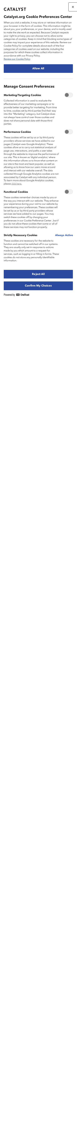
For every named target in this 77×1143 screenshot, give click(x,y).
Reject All (38, 274)
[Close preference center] (73, 7)
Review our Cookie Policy (17, 59)
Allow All (38, 68)
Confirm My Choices (38, 285)
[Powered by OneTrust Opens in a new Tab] (18, 295)
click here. (16, 184)
